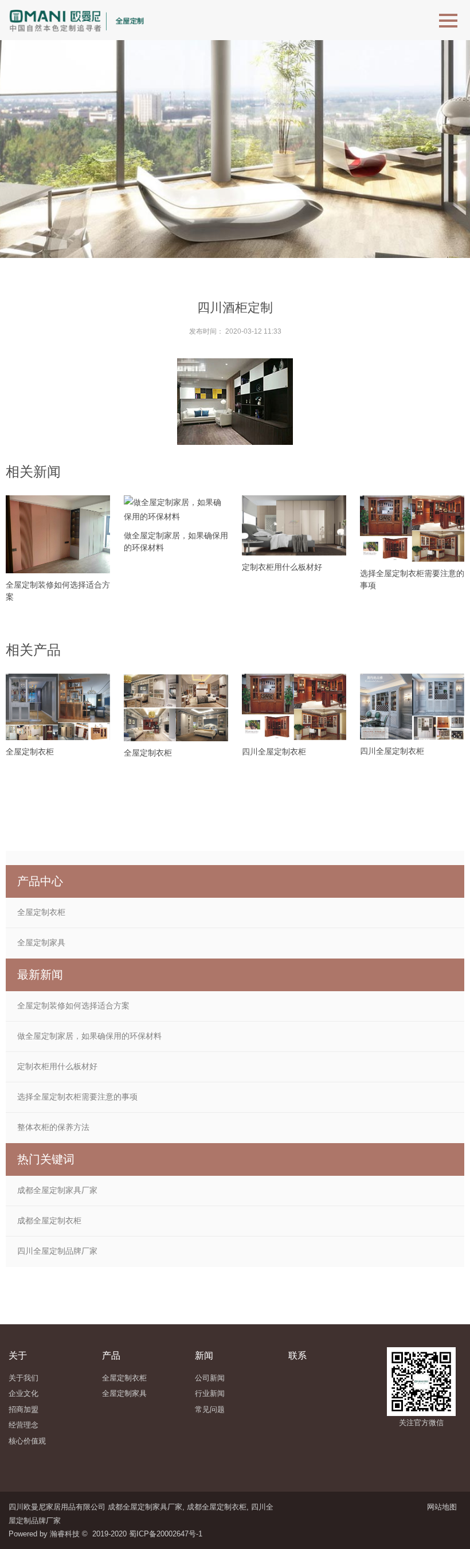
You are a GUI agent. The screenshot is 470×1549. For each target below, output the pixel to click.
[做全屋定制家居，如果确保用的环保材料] (176, 509)
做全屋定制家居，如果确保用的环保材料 (89, 1036)
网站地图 (444, 1507)
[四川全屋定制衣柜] (294, 707)
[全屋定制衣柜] (58, 707)
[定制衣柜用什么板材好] (294, 525)
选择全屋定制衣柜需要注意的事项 (77, 1096)
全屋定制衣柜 (30, 751)
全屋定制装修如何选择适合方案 (73, 1005)
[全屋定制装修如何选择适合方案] (58, 534)
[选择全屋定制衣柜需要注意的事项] (412, 528)
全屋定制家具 (41, 942)
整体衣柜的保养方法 (53, 1127)
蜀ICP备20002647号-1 (165, 1534)
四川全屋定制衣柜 (274, 751)
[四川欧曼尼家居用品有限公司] (81, 20)
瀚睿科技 (65, 1534)
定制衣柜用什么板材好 (282, 567)
